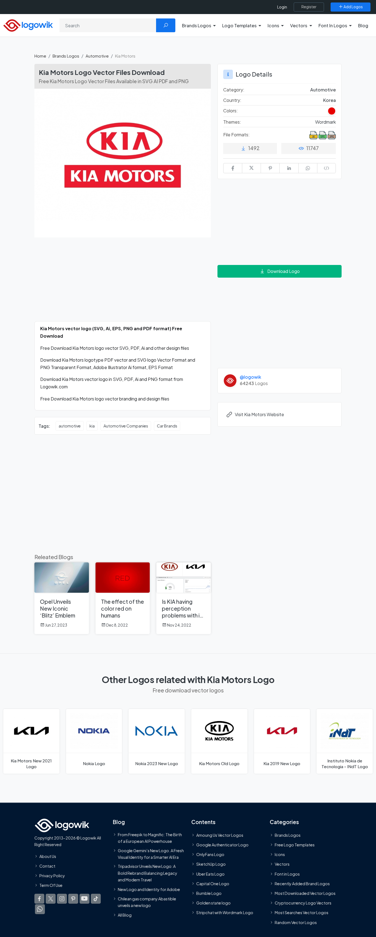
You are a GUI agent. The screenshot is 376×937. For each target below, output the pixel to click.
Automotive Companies (125, 425)
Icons (280, 854)
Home (40, 55)
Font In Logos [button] (332, 25)
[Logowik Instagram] (62, 899)
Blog (363, 25)
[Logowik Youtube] (84, 899)
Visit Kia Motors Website (259, 414)
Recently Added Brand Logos (302, 883)
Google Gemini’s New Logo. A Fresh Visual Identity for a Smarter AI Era (151, 854)
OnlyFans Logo (210, 854)
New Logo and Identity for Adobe (149, 889)
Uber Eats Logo (210, 873)
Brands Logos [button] (196, 25)
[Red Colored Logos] (332, 111)
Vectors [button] (298, 25)
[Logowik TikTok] (96, 899)
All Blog (125, 914)
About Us (47, 856)
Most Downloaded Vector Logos (305, 893)
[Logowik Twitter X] (51, 899)
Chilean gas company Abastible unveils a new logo (147, 902)
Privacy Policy (52, 875)
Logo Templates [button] (239, 25)
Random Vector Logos (296, 922)
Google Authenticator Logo (222, 844)
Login (282, 7)
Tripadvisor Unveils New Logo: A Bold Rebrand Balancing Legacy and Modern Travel (147, 873)
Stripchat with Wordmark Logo (224, 912)
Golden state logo (213, 902)
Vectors (282, 864)
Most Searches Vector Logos (301, 912)
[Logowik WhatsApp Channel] (40, 909)
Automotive (97, 55)
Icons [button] (273, 25)
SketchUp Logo (211, 864)
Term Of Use (50, 885)
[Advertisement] (122, 282)
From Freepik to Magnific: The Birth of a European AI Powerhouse (150, 838)
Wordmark (325, 122)
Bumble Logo (209, 893)
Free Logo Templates (295, 844)
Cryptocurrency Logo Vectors (303, 902)
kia (92, 425)
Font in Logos (287, 873)
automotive (70, 425)
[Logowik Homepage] (28, 25)
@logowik (250, 377)
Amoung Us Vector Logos (219, 835)
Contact (47, 865)
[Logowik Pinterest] (73, 899)
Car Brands (167, 425)
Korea (329, 100)
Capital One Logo (212, 883)
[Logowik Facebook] (39, 899)
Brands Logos (66, 55)
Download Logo (283, 271)
